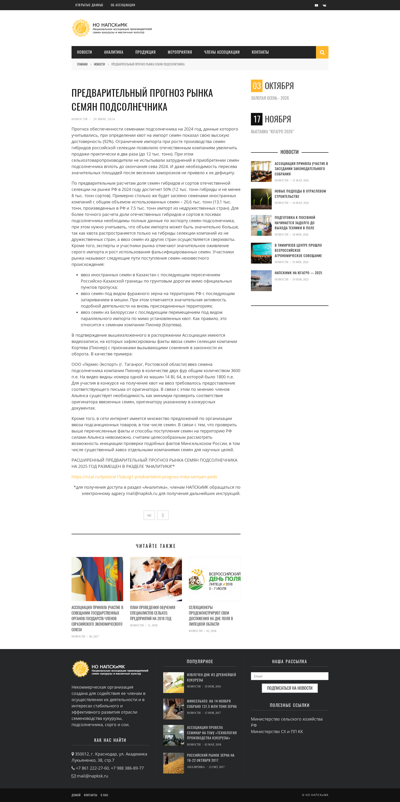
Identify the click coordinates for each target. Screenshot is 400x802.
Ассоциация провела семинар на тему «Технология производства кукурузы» (212, 732)
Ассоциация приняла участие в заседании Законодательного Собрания (301, 168)
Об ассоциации (123, 5)
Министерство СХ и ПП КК (277, 731)
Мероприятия (180, 52)
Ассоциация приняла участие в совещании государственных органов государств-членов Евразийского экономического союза (97, 618)
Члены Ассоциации (222, 52)
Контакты (260, 52)
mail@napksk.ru (92, 776)
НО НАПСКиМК (317, 795)
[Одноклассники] (163, 515)
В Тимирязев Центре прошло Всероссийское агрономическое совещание (298, 250)
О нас (104, 795)
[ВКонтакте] (149, 515)
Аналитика (113, 52)
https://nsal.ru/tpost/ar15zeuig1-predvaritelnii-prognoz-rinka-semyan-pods (144, 476)
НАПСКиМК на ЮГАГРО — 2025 (298, 272)
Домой (76, 795)
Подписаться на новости (289, 688)
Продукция (145, 52)
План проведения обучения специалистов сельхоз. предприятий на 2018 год (152, 613)
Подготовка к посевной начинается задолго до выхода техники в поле (295, 222)
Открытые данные (89, 5)
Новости (84, 52)
